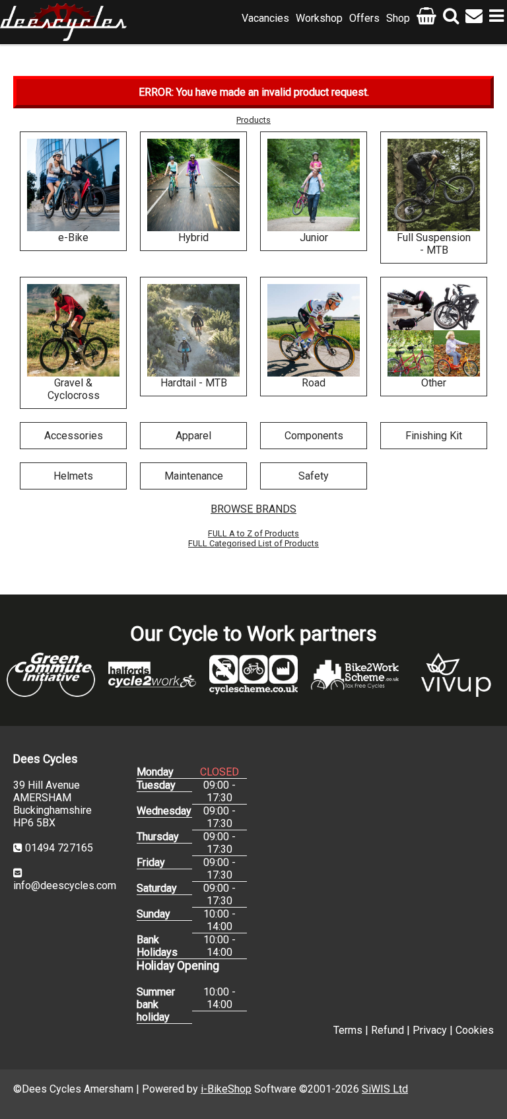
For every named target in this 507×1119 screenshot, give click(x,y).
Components (314, 435)
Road (313, 383)
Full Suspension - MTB (434, 243)
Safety (313, 476)
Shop (398, 18)
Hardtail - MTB (193, 383)
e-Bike (73, 237)
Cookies (475, 1030)
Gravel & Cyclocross (74, 389)
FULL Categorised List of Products (253, 543)
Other (433, 383)
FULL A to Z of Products (253, 533)
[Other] (434, 330)
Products (253, 120)
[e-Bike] (73, 185)
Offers (364, 18)
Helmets (73, 476)
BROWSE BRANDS (253, 509)
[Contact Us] (474, 18)
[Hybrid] (193, 185)
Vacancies (265, 18)
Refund (387, 1030)
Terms (347, 1030)
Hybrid (193, 237)
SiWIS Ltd (385, 1089)
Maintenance (193, 476)
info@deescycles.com (64, 885)
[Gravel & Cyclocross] (73, 330)
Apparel (193, 435)
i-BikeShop (226, 1089)
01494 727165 (59, 848)
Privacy (430, 1030)
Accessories (73, 435)
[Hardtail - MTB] (193, 330)
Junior (314, 237)
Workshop (319, 18)
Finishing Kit (433, 435)
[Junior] (313, 185)
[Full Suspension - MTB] (434, 185)
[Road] (313, 330)
